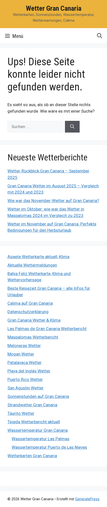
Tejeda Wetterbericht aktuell (33, 421)
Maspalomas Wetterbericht (32, 337)
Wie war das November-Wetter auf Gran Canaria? (53, 200)
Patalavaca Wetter (24, 362)
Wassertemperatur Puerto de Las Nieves (49, 447)
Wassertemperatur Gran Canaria (37, 430)
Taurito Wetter (20, 413)
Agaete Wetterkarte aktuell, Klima (38, 256)
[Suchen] (72, 127)
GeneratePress (87, 499)
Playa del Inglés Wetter (28, 370)
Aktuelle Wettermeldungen (32, 265)
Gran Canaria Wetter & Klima (33, 320)
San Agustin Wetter (25, 387)
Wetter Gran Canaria (53, 8)
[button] (99, 35)
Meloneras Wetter (24, 345)
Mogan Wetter (20, 354)
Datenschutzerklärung (28, 311)
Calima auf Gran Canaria (30, 303)
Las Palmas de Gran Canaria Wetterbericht (47, 328)
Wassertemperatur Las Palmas (40, 438)
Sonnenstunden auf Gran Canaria (38, 396)
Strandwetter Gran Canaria (32, 404)
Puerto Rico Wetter (25, 379)
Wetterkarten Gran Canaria (32, 455)
